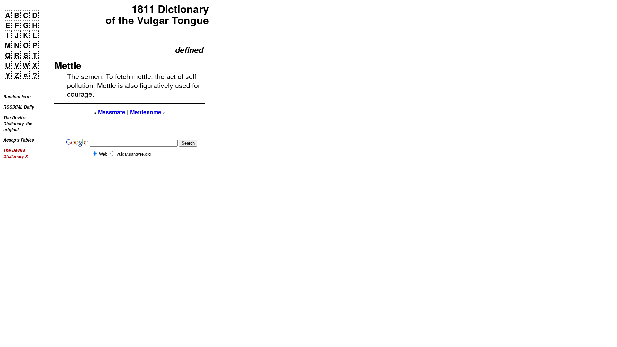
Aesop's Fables (18, 140)
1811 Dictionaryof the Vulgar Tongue (157, 14)
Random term (17, 96)
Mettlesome (145, 112)
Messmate (111, 112)
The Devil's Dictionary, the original (17, 123)
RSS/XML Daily (18, 107)
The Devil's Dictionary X (15, 153)
